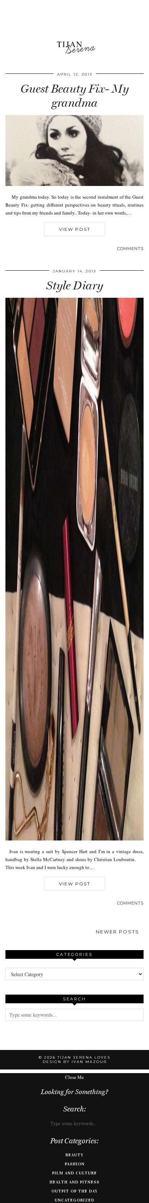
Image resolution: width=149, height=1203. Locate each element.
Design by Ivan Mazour (75, 1061)
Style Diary (74, 285)
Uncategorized (74, 1200)
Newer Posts (117, 932)
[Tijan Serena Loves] (74, 29)
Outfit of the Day (74, 1191)
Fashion (75, 1163)
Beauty (74, 1154)
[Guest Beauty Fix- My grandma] (74, 184)
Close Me (74, 1077)
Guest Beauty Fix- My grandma (75, 95)
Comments (130, 248)
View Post (74, 229)
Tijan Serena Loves (84, 1057)
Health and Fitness (74, 1182)
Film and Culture (74, 1173)
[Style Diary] (74, 838)
